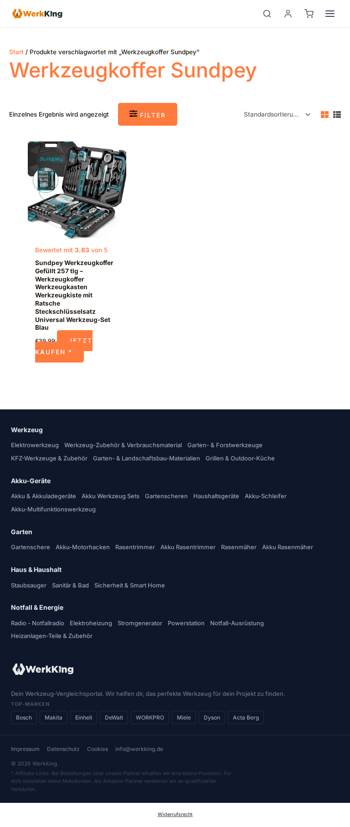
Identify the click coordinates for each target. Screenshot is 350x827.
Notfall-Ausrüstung (237, 623)
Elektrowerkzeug (35, 445)
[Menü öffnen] (330, 14)
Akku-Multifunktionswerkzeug (53, 509)
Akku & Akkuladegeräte (43, 496)
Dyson (212, 717)
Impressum (25, 748)
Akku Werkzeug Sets (110, 496)
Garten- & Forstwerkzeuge (224, 445)
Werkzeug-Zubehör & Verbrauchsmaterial (123, 445)
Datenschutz (63, 748)
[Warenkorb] (309, 14)
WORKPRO (150, 717)
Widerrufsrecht (175, 814)
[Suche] (267, 14)
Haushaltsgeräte (216, 496)
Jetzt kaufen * (64, 346)
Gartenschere (30, 547)
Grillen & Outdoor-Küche (240, 458)
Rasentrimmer (135, 547)
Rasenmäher (239, 547)
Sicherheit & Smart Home (129, 585)
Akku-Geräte (31, 481)
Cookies (97, 748)
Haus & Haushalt (36, 569)
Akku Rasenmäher (287, 547)
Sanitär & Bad (70, 585)
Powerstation (186, 623)
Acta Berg (246, 717)
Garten (21, 532)
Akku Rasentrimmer (188, 547)
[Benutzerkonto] (288, 14)
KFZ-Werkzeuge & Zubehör (49, 458)
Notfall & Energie (37, 607)
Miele (184, 717)
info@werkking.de (139, 748)
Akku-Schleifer (266, 496)
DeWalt (114, 717)
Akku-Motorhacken (83, 547)
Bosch (24, 717)
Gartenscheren (166, 496)
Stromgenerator (140, 623)
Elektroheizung (91, 623)
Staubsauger (28, 585)
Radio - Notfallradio (37, 623)
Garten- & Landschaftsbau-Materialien (146, 458)
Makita (53, 717)
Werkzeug (27, 430)
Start (16, 52)
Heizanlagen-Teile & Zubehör (52, 635)
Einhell (83, 717)
